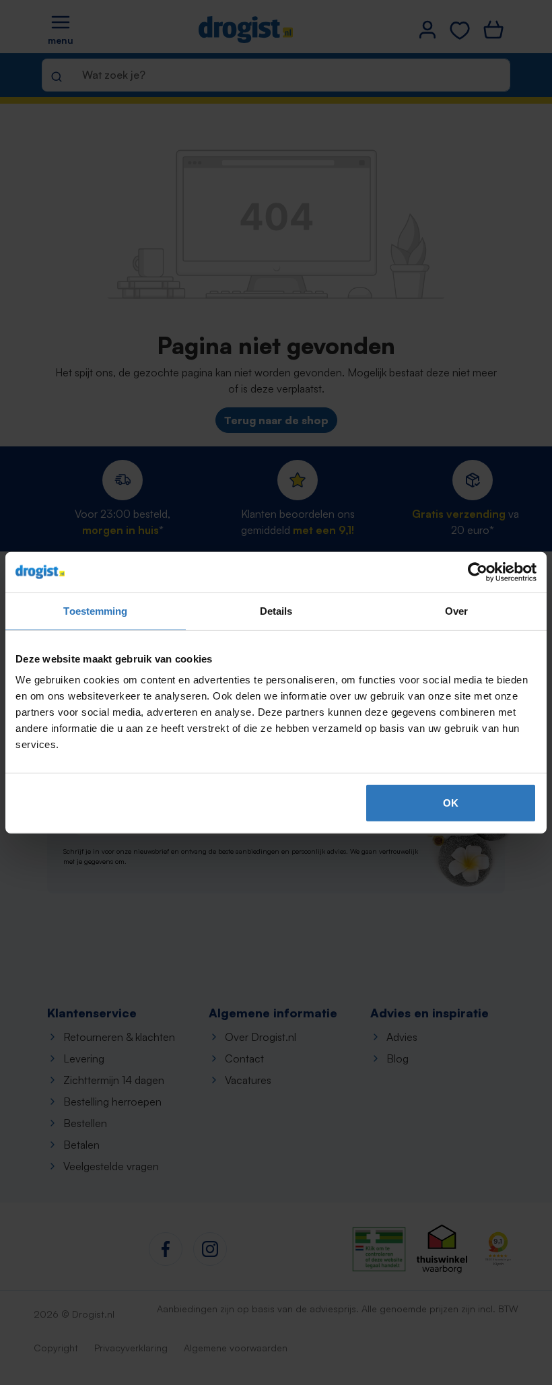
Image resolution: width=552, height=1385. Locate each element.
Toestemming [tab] (95, 610)
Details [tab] (276, 610)
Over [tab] (456, 610)
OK (450, 803)
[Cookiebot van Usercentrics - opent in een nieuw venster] (478, 572)
